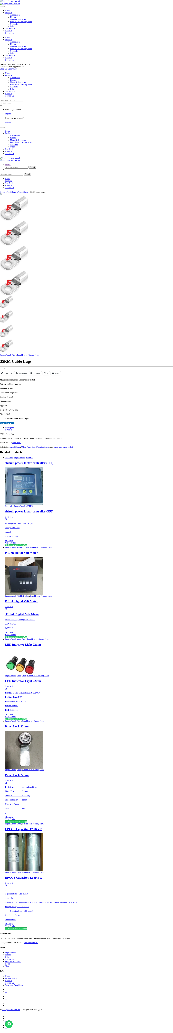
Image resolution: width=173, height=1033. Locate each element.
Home (7, 10)
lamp (19, 639)
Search (8, 165)
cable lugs (58, 447)
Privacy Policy (11, 978)
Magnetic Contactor (18, 19)
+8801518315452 (31, 943)
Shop (7, 966)
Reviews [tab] (8, 430)
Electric (13, 17)
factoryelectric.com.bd (11, 1010)
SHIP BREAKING (13, 961)
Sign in (8, 114)
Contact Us (9, 33)
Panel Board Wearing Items (21, 22)
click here (16, 443)
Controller (14, 24)
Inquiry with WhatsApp (17, 545)
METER (29, 457)
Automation (15, 15)
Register (8, 122)
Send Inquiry (7, 423)
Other (12, 26)
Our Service (10, 28)
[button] (1, 194)
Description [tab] (9, 427)
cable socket (68, 447)
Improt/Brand (5, 355)
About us (8, 31)
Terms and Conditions (14, 985)
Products (8, 12)
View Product (10, 543)
